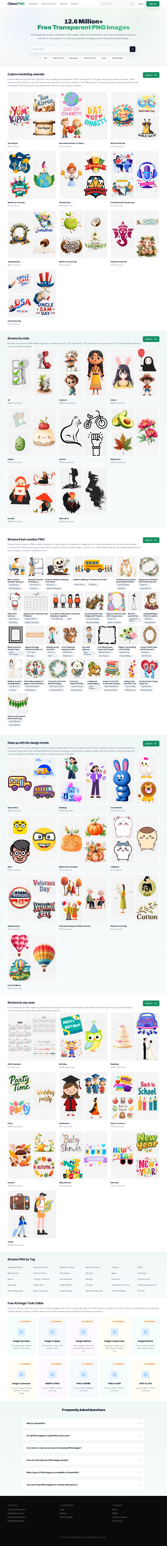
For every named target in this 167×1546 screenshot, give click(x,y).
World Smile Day (118, 143)
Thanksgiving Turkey (120, 1285)
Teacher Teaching (41, 1279)
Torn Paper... (104, 656)
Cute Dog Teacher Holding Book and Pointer (77, 683)
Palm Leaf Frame (56, 686)
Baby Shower (65, 1183)
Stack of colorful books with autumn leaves (111, 683)
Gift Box (141, 1291)
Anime (113, 400)
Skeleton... (51, 585)
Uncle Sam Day (14, 321)
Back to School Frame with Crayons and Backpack (116, 616)
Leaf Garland (14, 725)
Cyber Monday (66, 1291)
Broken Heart (146, 690)
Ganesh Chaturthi (119, 262)
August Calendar (32, 622)
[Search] (132, 4)
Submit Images (66, 1517)
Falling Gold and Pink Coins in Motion (130, 683)
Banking (63, 808)
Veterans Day (14, 926)
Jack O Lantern (90, 58)
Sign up (152, 4)
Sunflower (142, 1273)
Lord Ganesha (66, 1279)
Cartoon (63, 400)
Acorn (104, 58)
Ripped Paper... (105, 652)
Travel (10, 1242)
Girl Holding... (31, 690)
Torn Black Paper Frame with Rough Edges (105, 649)
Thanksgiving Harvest (147, 1285)
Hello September (32, 686)
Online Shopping (119, 1291)
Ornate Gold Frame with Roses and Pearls (148, 649)
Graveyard (73, 58)
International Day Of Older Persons (75, 926)
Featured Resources (17, 1517)
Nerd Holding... (87, 653)
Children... (93, 584)
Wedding (114, 1064)
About (115, 1509)
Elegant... (144, 585)
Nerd (10, 867)
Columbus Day (144, 1279)
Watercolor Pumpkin (68, 867)
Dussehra (116, 1279)
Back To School (114, 622)
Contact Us (117, 1521)
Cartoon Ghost (40, 1273)
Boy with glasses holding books (88, 649)
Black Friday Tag (41, 1291)
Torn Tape (31, 652)
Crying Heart (146, 686)
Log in (141, 4)
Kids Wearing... (58, 619)
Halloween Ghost (41, 1267)
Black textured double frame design (14, 649)
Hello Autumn (117, 58)
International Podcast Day (122, 202)
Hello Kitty (13, 622)
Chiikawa (115, 867)
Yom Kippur (13, 143)
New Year (115, 1183)
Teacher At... (35, 585)
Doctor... (51, 652)
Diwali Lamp (38, 1285)
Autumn (74, 4)
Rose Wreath (145, 588)
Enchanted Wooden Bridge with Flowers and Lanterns (93, 616)
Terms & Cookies (119, 1517)
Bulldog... (149, 619)
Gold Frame (146, 656)
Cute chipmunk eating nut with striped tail (68, 649)
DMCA (114, 1513)
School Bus (13, 808)
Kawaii (10, 459)
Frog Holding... (125, 656)
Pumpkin (115, 1267)
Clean (16, 3)
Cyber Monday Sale (94, 1291)
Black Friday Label (15, 1291)
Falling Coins (130, 690)
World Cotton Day (119, 926)
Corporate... (14, 585)
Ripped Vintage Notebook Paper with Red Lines (34, 649)
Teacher (63, 4)
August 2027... (31, 619)
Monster (89, 1273)
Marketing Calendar (16, 1521)
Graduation (64, 1123)
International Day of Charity (71, 143)
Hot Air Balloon (14, 985)
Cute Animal (116, 808)
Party (10, 1123)
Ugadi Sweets (92, 687)
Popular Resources (16, 1513)
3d (9, 400)
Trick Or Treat (58, 58)
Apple (114, 1273)
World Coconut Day (68, 262)
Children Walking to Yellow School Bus (90, 580)
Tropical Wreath (56, 690)
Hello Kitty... (14, 619)
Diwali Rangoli (65, 1285)
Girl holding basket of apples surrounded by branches (34, 683)
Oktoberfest (65, 202)
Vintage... (31, 656)
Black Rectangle (13, 653)
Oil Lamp (89, 1285)
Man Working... (15, 588)
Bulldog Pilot (150, 622)
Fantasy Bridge (92, 619)
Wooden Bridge (92, 622)
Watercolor (116, 459)
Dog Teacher (76, 690)
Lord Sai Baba (123, 585)
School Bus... (79, 584)
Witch (140, 1267)
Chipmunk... (68, 652)
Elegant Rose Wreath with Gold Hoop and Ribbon (148, 582)
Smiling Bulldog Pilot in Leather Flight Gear (150, 616)
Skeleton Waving (54, 588)
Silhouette (64, 518)
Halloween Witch (133, 620)
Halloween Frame (67, 1267)
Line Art (62, 459)
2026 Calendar (14, 1064)
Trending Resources (16, 1509)
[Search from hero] (132, 49)
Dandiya (89, 1279)
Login (62, 1509)
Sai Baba (121, 588)
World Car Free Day (16, 202)
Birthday (63, 1064)
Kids (69, 619)
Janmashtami (14, 262)
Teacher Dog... (77, 686)
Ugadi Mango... (15, 721)
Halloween (33, 4)
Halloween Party (93, 1267)
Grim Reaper (65, 1273)
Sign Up (63, 1513)
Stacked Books (111, 690)
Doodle (11, 518)
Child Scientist (52, 657)
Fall (45, 58)
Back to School (49, 4)
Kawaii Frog (124, 652)
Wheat (10, 1279)
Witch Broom (13, 1273)
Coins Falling (130, 686)
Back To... (112, 619)
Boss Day (12, 1285)
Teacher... (34, 588)
